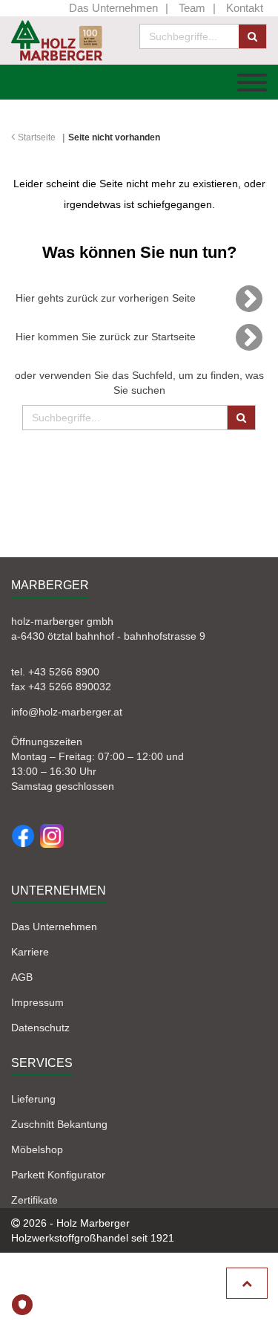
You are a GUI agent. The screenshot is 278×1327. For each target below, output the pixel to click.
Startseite (37, 137)
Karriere (30, 952)
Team (192, 7)
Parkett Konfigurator (58, 1175)
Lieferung (33, 1099)
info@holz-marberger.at (66, 712)
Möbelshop (37, 1149)
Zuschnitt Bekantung (59, 1124)
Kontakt (244, 7)
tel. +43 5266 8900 (55, 672)
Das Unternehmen (113, 7)
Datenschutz (40, 1028)
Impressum (37, 1002)
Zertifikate (34, 1200)
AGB (22, 977)
